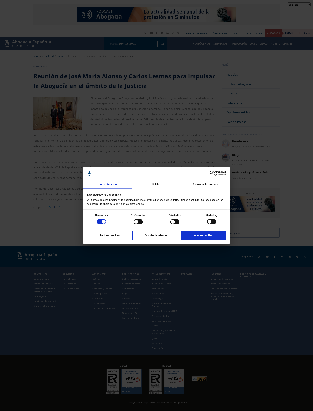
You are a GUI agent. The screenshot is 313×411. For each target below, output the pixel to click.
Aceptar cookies (203, 235)
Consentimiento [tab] (107, 184)
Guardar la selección (156, 235)
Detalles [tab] (156, 184)
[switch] (138, 221)
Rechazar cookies (110, 235)
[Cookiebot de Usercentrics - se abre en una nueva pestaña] (212, 173)
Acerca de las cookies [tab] (205, 184)
